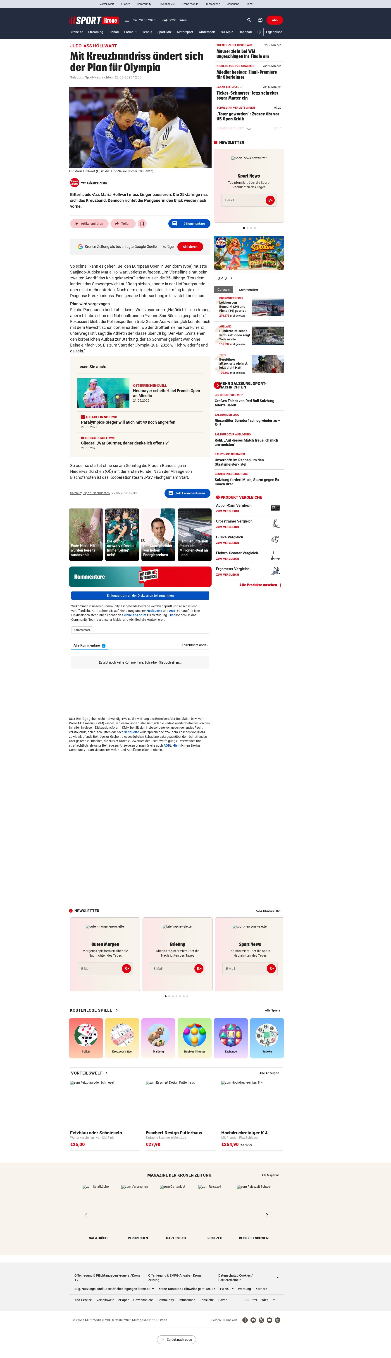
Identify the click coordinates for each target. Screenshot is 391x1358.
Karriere (261, 1289)
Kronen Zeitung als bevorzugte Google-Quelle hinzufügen (141, 246)
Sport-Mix (164, 32)
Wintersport (206, 32)
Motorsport (185, 32)
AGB (172, 611)
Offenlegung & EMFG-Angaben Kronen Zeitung (175, 1278)
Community (144, 4)
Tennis (147, 32)
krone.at (77, 32)
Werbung (244, 1289)
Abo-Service (83, 1300)
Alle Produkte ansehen (258, 585)
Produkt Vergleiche (241, 497)
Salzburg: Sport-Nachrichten (91, 77)
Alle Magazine (270, 1175)
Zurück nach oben (176, 1339)
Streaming (95, 32)
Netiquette (154, 611)
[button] (260, 32)
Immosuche (212, 4)
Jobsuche (233, 4)
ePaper (125, 4)
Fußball (113, 32)
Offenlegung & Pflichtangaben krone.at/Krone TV (107, 1278)
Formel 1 (130, 32)
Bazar (249, 4)
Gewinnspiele (167, 4)
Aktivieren (190, 247)
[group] (86, 534)
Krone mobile (190, 4)
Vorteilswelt (107, 4)
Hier (172, 615)
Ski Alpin (227, 32)
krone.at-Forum (135, 615)
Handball (245, 32)
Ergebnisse (274, 32)
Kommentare (188, 223)
